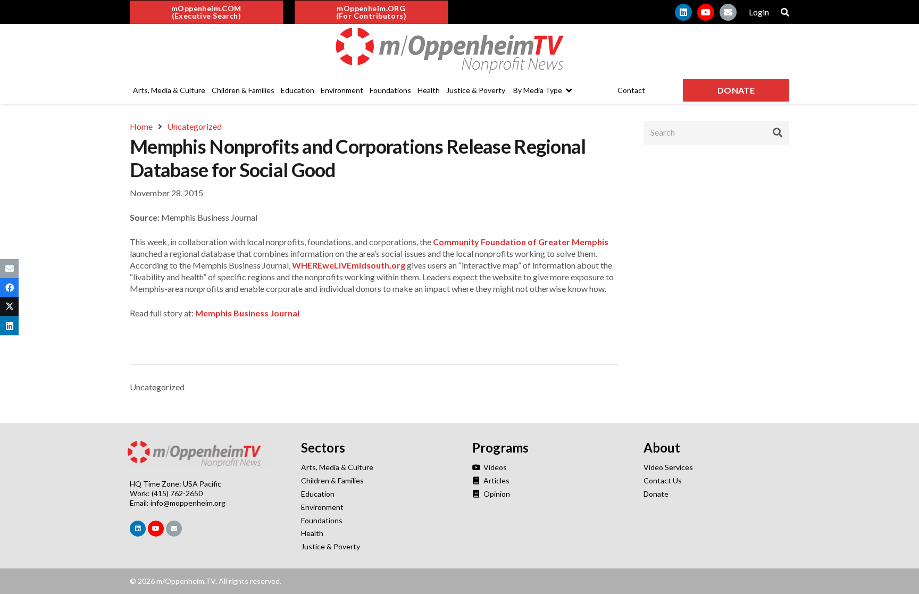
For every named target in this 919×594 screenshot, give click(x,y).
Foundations (321, 520)
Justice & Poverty (330, 546)
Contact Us (663, 480)
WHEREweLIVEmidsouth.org (348, 265)
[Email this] (9, 268)
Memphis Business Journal (247, 313)
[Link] (459, 50)
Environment (322, 507)
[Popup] (785, 12)
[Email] (728, 12)
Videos (494, 467)
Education (318, 493)
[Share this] (9, 287)
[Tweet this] (9, 306)
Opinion (496, 493)
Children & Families (332, 480)
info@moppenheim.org (188, 502)
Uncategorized (157, 387)
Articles (495, 480)
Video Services (668, 467)
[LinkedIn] (683, 12)
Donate (656, 493)
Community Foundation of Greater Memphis (520, 242)
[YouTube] (705, 12)
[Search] (777, 132)
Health (312, 533)
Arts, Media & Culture (337, 467)
